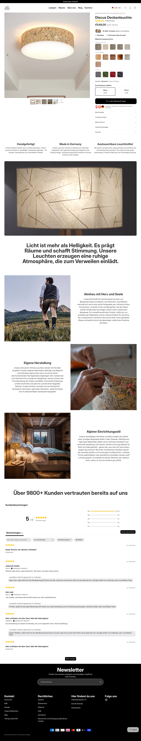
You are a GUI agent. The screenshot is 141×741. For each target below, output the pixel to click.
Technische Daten (100, 117)
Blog (6, 715)
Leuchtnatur (13, 734)
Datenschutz (42, 703)
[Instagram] (106, 699)
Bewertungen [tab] (14, 532)
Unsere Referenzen (11, 711)
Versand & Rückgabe (101, 127)
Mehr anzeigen (70, 659)
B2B (5, 703)
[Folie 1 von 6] (32, 101)
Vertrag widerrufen (11, 719)
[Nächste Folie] (87, 55)
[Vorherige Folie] (6, 55)
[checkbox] (79, 540)
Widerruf (41, 707)
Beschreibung (99, 112)
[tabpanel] (70, 600)
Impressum (42, 715)
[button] (104, 511)
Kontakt (7, 707)
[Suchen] (125, 7)
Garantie (98, 132)
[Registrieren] (100, 682)
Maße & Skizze (100, 122)
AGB (39, 711)
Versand (41, 700)
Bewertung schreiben (128, 532)
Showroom (8, 700)
